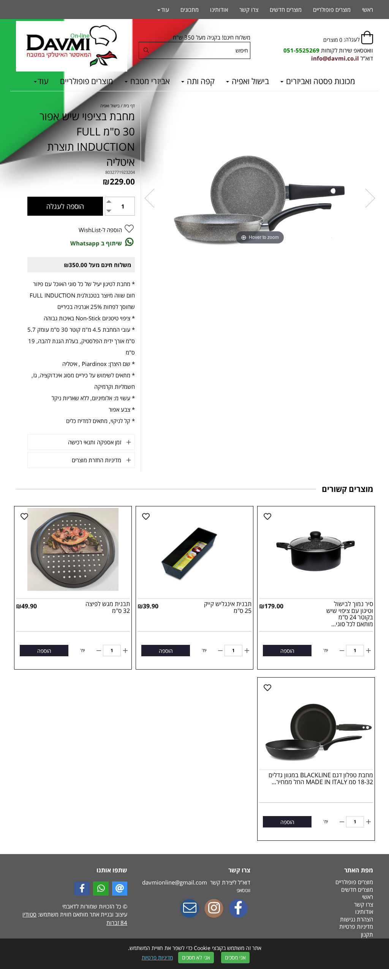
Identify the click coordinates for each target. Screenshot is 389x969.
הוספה (287, 650)
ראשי (367, 9)
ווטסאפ (243, 890)
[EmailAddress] (190, 909)
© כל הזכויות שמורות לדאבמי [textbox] (94, 906)
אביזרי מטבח (149, 81)
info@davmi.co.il (335, 58)
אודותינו (219, 9)
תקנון (367, 934)
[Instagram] (214, 909)
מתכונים (189, 9)
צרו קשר (248, 9)
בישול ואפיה (249, 81)
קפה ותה (200, 81)
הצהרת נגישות (356, 919)
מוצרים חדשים (286, 9)
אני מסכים (235, 957)
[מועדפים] (267, 516)
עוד (43, 81)
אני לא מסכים (196, 957)
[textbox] (328, 50)
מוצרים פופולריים (86, 81)
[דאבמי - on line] (71, 46)
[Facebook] (238, 909)
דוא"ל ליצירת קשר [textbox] (196, 882)
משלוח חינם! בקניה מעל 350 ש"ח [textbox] (211, 37)
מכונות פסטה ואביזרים (319, 81)
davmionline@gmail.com (174, 882)
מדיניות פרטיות (157, 957)
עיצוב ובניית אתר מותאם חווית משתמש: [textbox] (74, 918)
